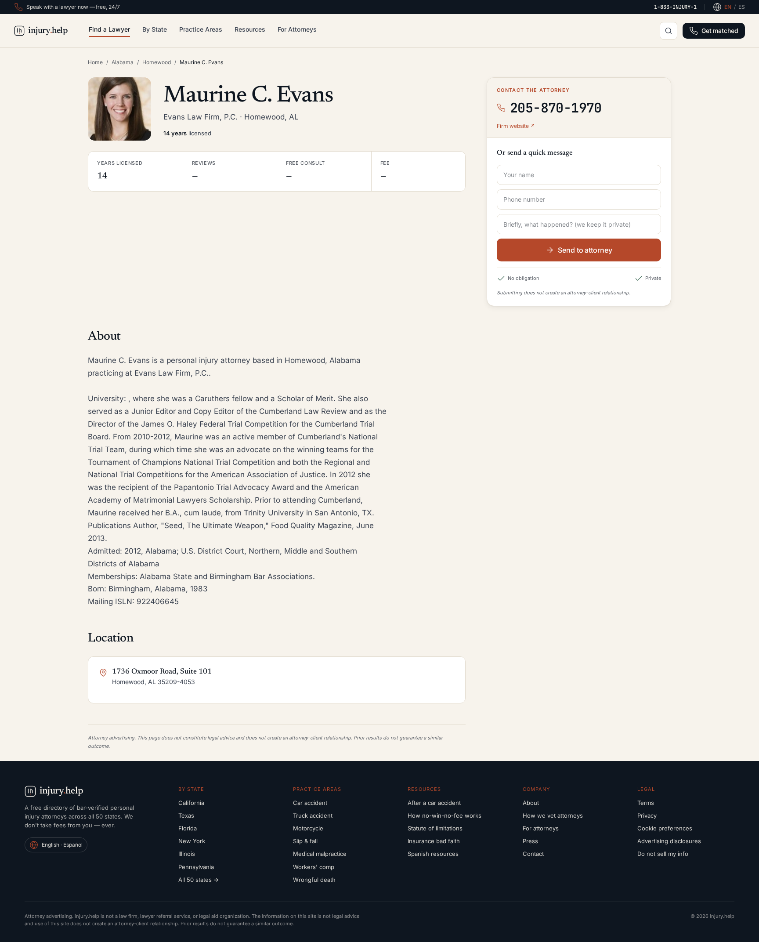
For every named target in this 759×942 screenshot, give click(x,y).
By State (154, 29)
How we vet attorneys (553, 815)
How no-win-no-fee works (444, 815)
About (531, 802)
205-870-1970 (556, 107)
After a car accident (434, 802)
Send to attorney (585, 250)
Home (95, 62)
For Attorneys (297, 29)
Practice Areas (200, 29)
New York (191, 840)
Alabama (123, 62)
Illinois (186, 853)
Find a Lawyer (109, 29)
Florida (187, 828)
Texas (186, 815)
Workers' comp (313, 866)
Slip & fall (305, 840)
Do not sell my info (662, 853)
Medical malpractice (320, 853)
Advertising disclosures (669, 840)
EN (727, 7)
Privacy (647, 815)
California (191, 802)
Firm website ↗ (516, 126)
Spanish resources (433, 853)
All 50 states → (198, 879)
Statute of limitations (435, 828)
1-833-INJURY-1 (675, 7)
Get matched (719, 30)
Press (530, 840)
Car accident (310, 802)
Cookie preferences (664, 828)
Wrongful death (314, 879)
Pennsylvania (196, 866)
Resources (250, 29)
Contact (533, 853)
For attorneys (541, 828)
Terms (645, 802)
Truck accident (313, 815)
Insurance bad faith (434, 840)
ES (741, 7)
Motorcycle (308, 828)
